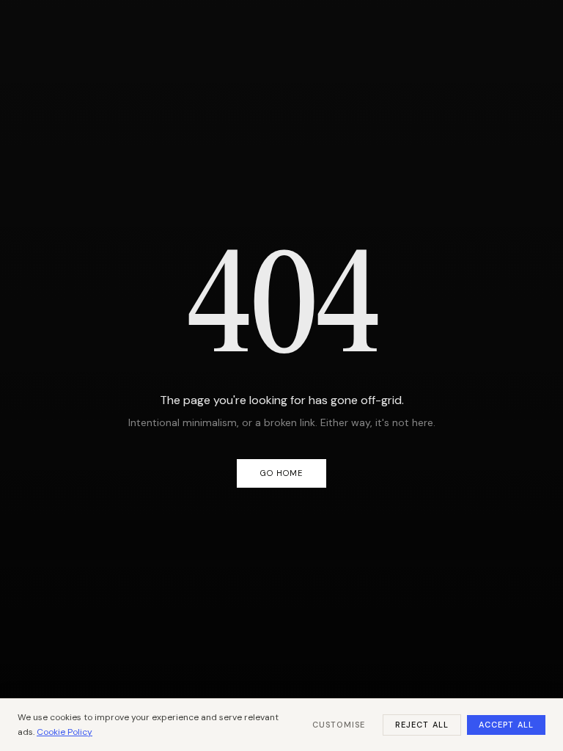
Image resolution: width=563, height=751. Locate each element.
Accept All (506, 724)
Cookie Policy (64, 732)
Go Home (281, 473)
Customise (338, 724)
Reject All (422, 724)
